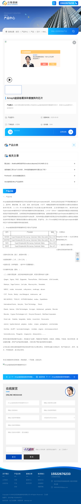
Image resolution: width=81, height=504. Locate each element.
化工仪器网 (12, 500)
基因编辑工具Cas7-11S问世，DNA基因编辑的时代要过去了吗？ (25, 169)
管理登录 (20, 500)
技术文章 (29, 483)
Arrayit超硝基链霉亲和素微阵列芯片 (26, 377)
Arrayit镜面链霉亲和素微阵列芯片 (63, 377)
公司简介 (5, 480)
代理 (15, 480)
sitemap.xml (28, 500)
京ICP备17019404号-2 (15, 497)
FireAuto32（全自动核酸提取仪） (15, 176)
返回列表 (42, 377)
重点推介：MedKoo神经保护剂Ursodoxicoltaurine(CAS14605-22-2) (26, 163)
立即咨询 (63, 132)
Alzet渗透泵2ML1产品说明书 (13, 182)
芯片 (38, 32)
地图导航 (40, 486)
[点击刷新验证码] (29, 449)
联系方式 (40, 480)
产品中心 (25, 32)
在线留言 (40, 483)
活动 (15, 486)
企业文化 (5, 483)
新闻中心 (29, 480)
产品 (32, 32)
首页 (17, 32)
